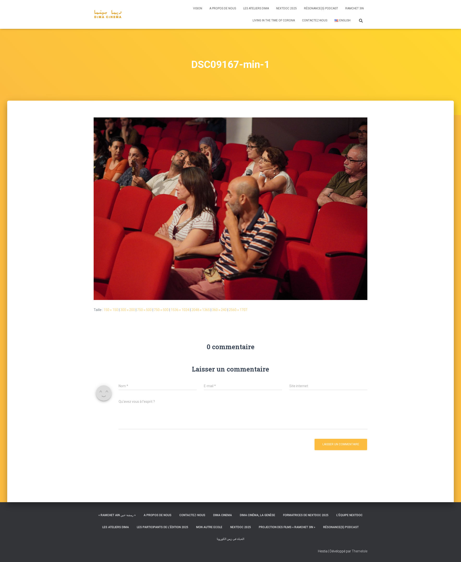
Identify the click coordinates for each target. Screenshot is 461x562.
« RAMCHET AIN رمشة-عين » (117, 515)
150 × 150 (110, 310)
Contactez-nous (314, 20)
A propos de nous (222, 8)
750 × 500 (144, 310)
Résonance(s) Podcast (321, 8)
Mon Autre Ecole (209, 527)
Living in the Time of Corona (274, 20)
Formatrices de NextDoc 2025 (305, 515)
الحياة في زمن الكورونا (230, 539)
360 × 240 (219, 310)
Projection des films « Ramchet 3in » (287, 527)
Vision (197, 8)
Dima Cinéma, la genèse (257, 515)
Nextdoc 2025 (286, 8)
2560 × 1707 (238, 310)
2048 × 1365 (200, 310)
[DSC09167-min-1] (230, 208)
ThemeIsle (359, 551)
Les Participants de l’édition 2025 (162, 527)
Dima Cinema (222, 515)
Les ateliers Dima (256, 8)
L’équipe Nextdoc (349, 515)
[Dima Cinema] (108, 14)
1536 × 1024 (180, 310)
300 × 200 (127, 310)
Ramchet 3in (354, 8)
